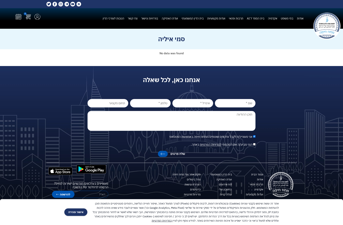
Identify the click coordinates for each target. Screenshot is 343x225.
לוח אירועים (225, 184)
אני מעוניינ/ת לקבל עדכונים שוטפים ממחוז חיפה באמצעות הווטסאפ (210, 137)
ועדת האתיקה (170, 18)
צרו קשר (133, 18)
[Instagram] (60, 4)
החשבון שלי (225, 189)
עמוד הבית (257, 174)
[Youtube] (72, 4)
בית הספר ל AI (255, 18)
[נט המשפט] (78, 4)
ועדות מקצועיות (216, 18)
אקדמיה (272, 18)
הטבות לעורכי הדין (113, 18)
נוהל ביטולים (194, 179)
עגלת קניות (226, 194)
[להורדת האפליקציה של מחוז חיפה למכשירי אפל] (60, 171)
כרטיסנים (195, 189)
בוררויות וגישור (149, 18)
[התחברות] (37, 17)
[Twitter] (48, 4)
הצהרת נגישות (193, 184)
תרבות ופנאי (236, 18)
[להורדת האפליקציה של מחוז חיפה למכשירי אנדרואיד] (91, 169)
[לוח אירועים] (18, 17)
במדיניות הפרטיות (162, 220)
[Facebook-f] (55, 4)
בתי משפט (287, 18)
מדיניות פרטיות (192, 194)
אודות (300, 18)
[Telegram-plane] (66, 4)
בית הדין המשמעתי (193, 18)
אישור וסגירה (75, 212)
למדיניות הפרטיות (210, 145)
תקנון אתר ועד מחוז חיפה (186, 174)
